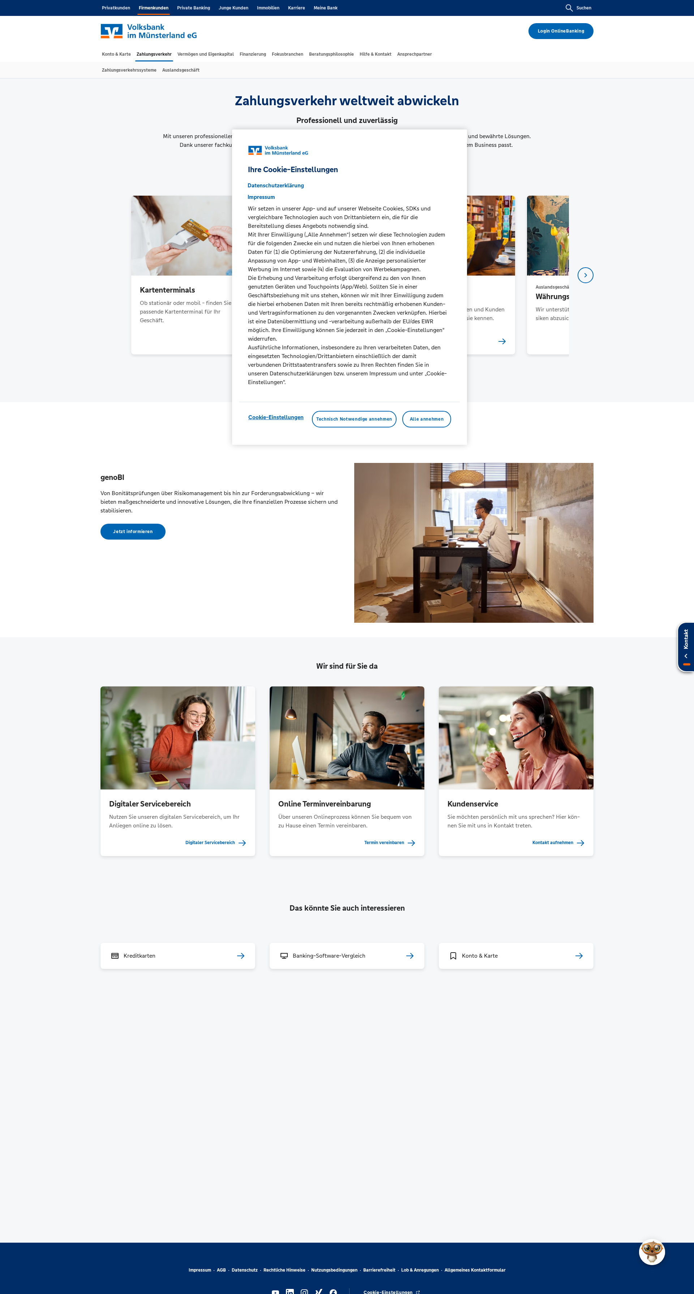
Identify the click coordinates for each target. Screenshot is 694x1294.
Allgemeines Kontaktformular (475, 1270)
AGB (221, 1270)
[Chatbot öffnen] (652, 1252)
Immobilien (268, 8)
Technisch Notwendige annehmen (354, 419)
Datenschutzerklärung (276, 185)
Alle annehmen (427, 419)
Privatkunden (116, 8)
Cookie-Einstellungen (276, 417)
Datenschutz (245, 1270)
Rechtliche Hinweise (284, 1270)
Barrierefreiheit (379, 1270)
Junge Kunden (233, 8)
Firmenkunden (153, 8)
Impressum (200, 1270)
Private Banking (193, 8)
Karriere (296, 8)
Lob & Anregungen (420, 1270)
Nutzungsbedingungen (334, 1270)
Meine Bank (326, 8)
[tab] (116, 54)
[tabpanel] (191, 275)
